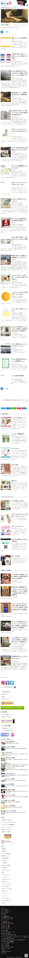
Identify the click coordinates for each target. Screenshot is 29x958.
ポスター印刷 (14, 464)
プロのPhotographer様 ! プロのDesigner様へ (12, 707)
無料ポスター (5, 860)
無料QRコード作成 (6, 820)
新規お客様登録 (5, 691)
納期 (3, 696)
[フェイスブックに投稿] (8, 408)
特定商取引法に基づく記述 (7, 917)
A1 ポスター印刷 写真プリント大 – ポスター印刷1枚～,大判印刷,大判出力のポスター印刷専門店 (19, 328)
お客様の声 (4, 867)
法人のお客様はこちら (7, 714)
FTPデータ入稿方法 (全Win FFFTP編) (9, 934)
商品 (3, 872)
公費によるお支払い (6, 716)
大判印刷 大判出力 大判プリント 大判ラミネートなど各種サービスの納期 (19, 56)
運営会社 (4, 848)
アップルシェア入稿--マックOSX (9, 932)
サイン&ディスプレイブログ (8, 919)
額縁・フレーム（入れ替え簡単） (19, 38)
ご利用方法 (4, 862)
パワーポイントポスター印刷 (8, 923)
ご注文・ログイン (6, 870)
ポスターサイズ (5, 920)
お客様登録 (3, 7)
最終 (7, 31)
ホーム (4, 908)
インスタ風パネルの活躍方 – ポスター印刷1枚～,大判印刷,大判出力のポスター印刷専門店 (19, 576)
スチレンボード (6, 893)
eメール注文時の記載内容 (17, 375)
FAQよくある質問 (6, 865)
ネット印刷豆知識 (6, 853)
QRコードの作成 (15, 556)
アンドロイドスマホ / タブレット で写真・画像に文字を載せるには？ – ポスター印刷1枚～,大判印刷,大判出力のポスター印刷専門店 (19, 607)
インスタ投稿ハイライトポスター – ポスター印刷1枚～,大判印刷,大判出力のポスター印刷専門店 (19, 639)
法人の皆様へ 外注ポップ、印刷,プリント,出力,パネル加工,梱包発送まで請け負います (19, 112)
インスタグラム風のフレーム (18, 417)
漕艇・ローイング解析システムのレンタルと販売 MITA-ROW (14, 939)
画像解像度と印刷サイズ (7, 922)
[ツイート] (3, 408)
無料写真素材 (5, 858)
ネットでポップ (4, 942)
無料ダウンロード (6, 855)
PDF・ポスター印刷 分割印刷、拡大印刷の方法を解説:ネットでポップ (19, 220)
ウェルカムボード (15, 448)
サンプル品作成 (5, 909)
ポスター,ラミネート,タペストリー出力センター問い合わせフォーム (19, 131)
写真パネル (14, 480)
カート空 (14, 7)
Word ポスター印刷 (6, 926)
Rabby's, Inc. (13, 957)
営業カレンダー (5, 698)
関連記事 (4, 851)
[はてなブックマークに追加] (24, 408)
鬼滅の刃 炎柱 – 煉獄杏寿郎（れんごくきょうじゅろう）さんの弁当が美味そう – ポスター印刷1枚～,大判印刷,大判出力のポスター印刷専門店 (19, 590)
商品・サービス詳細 (7, 888)
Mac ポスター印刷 (6, 927)
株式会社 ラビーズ (10, 942)
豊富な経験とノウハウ (7, 728)
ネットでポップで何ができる (8, 822)
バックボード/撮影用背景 (17, 433)
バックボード (5, 877)
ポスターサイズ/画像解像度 (8, 824)
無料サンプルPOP (6, 829)
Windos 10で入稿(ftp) (7, 933)
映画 (3, 903)
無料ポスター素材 (6, 831)
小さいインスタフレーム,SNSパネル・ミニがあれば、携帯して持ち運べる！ (19, 277)
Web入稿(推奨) (5, 930)
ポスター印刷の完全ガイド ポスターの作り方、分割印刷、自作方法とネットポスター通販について (19, 73)
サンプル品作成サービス (7, 730)
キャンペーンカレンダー (17, 526)
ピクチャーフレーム (7, 884)
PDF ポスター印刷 (6, 924)
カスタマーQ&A (5, 912)
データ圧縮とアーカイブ (7, 910)
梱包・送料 (4, 694)
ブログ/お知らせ (6, 900)
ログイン (9, 7)
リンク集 (4, 915)
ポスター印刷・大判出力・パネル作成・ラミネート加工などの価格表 (19, 239)
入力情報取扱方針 (6, 916)
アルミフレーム (6, 874)
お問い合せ (5, 913)
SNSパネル (5, 891)
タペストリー (5, 895)
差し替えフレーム (6, 879)
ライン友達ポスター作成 (17, 500)
